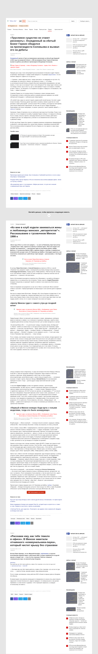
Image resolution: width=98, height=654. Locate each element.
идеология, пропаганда (25, 193)
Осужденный (14, 58)
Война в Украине (14, 193)
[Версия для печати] (29, 198)
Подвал (50, 29)
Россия (33, 193)
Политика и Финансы (18, 29)
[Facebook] (11, 198)
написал (12, 109)
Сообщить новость (84, 21)
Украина (38, 193)
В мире (36, 29)
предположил (52, 74)
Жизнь (26, 29)
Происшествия (42, 29)
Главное (9, 29)
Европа (31, 29)
